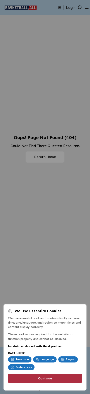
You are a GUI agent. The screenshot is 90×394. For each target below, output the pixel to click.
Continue (45, 378)
